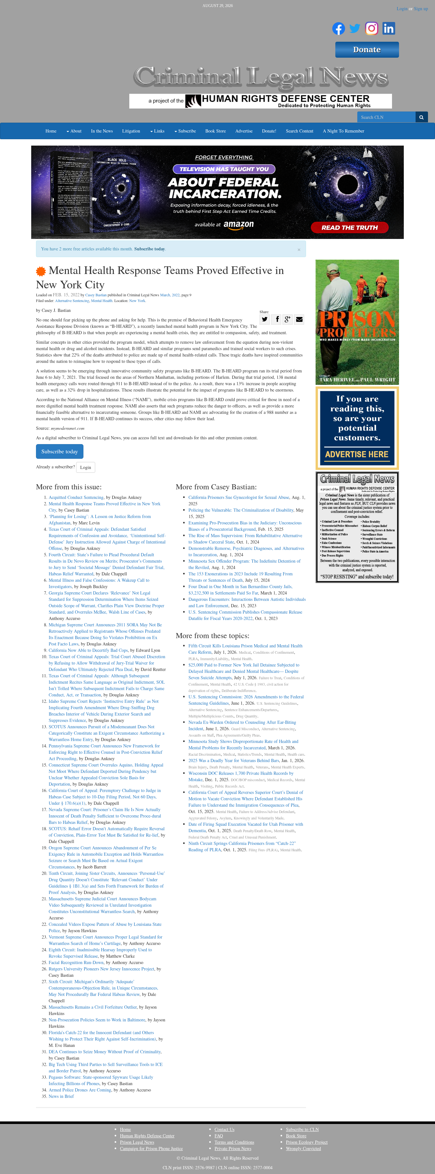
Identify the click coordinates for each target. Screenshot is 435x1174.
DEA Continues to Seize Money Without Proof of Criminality (104, 1051)
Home (51, 131)
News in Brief (61, 1096)
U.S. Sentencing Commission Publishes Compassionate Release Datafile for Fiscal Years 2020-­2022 (245, 615)
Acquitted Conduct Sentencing (76, 497)
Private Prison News (233, 1148)
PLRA (193, 658)
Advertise (244, 131)
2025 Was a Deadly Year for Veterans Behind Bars (234, 760)
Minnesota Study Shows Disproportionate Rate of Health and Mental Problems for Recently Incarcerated (243, 744)
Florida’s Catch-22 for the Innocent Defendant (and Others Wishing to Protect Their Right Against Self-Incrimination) (102, 1035)
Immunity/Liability (214, 658)
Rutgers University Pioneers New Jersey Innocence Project (101, 969)
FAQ (219, 1136)
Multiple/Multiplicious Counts (211, 716)
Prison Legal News (137, 1142)
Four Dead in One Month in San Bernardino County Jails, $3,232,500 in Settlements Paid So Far (241, 589)
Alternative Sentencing (72, 300)
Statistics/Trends (250, 754)
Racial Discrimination (205, 754)
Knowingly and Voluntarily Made (258, 818)
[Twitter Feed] (355, 26)
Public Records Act (229, 786)
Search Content (299, 131)
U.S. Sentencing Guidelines (277, 703)
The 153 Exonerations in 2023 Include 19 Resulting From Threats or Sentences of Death (241, 577)
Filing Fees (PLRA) (263, 849)
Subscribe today (149, 248)
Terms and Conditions (234, 1142)
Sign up (421, 8)
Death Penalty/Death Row (252, 830)
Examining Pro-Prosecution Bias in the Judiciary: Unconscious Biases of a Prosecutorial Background (245, 526)
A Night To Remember (343, 131)
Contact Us (224, 1129)
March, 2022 (170, 294)
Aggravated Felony (203, 818)
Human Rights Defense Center (147, 1136)
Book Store (215, 131)
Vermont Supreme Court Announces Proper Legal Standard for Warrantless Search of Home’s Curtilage (105, 940)
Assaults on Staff (201, 735)
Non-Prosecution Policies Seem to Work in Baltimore (97, 1020)
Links (158, 131)
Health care (296, 754)
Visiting (206, 786)
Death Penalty (220, 767)
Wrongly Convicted (303, 1148)
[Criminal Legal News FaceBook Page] (338, 26)
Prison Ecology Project (307, 1142)
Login (402, 8)
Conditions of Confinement (273, 652)
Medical (245, 652)
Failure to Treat (270, 677)
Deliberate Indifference (238, 690)
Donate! (269, 131)
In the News (102, 131)
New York (137, 300)
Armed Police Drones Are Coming (80, 1090)
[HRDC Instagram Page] (372, 26)
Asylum (225, 818)
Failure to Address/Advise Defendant (266, 811)
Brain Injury (198, 767)
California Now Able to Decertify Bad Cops (88, 650)
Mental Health (101, 300)
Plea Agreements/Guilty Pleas (238, 735)
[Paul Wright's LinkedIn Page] (388, 26)
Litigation (131, 131)
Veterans (262, 767)
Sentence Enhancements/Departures (251, 709)
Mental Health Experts (287, 767)
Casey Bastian (96, 294)
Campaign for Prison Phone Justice (151, 1148)
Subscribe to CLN (302, 1129)
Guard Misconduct (245, 728)
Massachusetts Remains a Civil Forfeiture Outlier (93, 1007)
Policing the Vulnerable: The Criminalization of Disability (241, 510)
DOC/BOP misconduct (248, 779)
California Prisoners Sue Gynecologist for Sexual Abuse (239, 497)
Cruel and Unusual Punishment (252, 837)
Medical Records (279, 779)
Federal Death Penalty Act (208, 837)
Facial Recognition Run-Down (76, 962)
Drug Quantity (246, 716)
